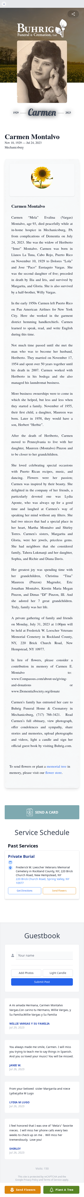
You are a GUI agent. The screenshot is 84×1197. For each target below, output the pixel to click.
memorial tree (56, 766)
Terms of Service (53, 1179)
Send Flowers (59, 890)
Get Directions (24, 890)
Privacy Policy (31, 1179)
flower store (53, 772)
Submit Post (42, 982)
